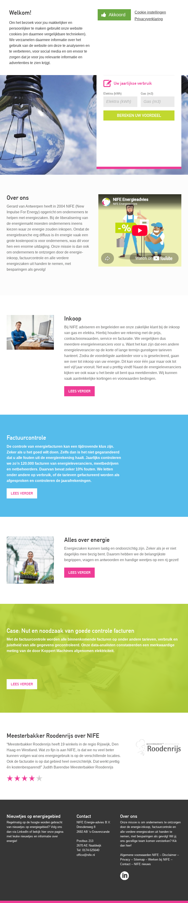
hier (43, 831)
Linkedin (124, 874)
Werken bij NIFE (159, 859)
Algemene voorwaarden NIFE (139, 855)
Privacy (125, 859)
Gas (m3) (147, 93)
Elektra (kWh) (112, 93)
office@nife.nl (86, 855)
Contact (125, 864)
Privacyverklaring (149, 19)
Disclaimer (169, 855)
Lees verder (79, 391)
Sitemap (139, 859)
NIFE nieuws (142, 864)
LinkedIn (22, 831)
